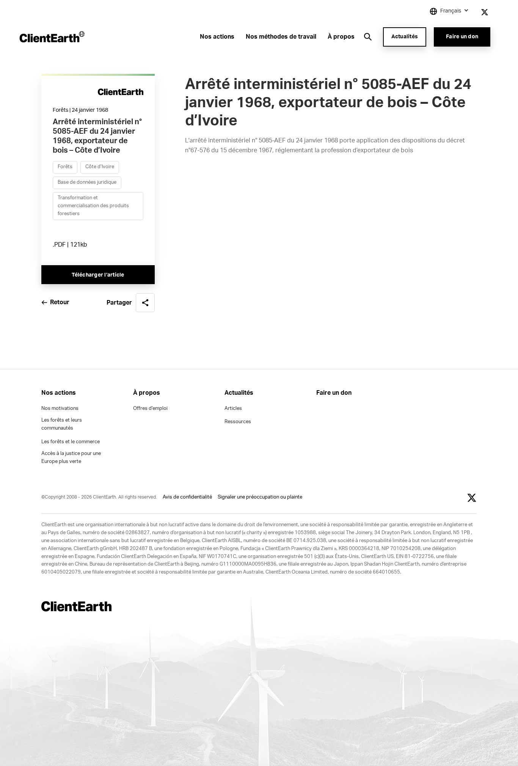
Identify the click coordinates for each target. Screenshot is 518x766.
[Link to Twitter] (484, 12)
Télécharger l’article (98, 275)
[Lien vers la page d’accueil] (51, 37)
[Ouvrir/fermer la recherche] (368, 37)
